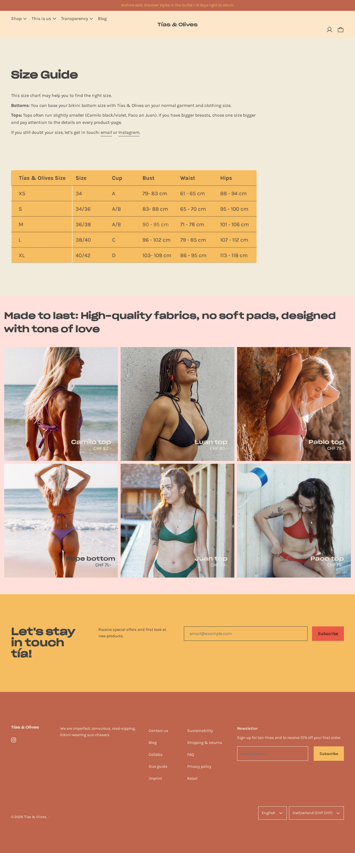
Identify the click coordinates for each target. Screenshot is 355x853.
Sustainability (200, 730)
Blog (102, 18)
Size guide (158, 766)
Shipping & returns (204, 742)
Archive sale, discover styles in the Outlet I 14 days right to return (177, 5)
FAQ (190, 754)
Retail (192, 778)
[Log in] (329, 29)
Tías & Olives (35, 817)
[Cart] (340, 29)
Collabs (156, 754)
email (106, 132)
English (268, 813)
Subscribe (328, 633)
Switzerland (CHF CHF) (313, 813)
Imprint (155, 778)
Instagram (129, 132)
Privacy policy (199, 766)
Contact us (158, 730)
